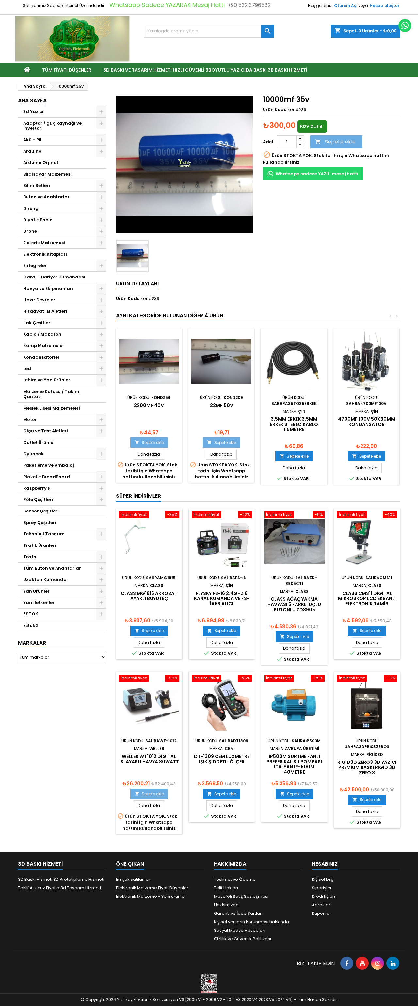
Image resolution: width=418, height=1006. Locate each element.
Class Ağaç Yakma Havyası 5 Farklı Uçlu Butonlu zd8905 (294, 604)
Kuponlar (321, 913)
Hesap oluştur (384, 5)
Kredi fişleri (323, 896)
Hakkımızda (226, 905)
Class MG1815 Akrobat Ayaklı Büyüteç (149, 596)
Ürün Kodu (275, 110)
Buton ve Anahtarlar (46, 197)
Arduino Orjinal (40, 162)
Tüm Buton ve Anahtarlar (52, 568)
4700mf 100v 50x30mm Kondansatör (366, 422)
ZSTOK (30, 614)
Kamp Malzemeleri (44, 346)
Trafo (29, 557)
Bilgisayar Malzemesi (47, 174)
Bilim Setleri (36, 185)
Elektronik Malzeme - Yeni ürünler (151, 896)
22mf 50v (221, 405)
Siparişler (322, 888)
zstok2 (30, 625)
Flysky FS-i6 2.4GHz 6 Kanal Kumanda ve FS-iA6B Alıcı (221, 598)
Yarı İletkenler (39, 602)
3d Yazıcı (33, 112)
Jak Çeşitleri (37, 323)
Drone (30, 231)
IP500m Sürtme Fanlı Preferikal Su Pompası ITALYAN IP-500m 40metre (294, 764)
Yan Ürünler (36, 591)
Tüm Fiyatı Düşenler (66, 70)
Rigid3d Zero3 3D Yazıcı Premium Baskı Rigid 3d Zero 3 (366, 767)
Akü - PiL (32, 140)
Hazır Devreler (39, 300)
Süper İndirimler (138, 496)
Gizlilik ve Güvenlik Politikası (242, 939)
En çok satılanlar (133, 879)
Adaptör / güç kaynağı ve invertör (52, 125)
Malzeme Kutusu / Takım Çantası (51, 394)
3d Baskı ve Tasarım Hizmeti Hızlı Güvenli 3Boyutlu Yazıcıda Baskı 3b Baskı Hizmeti (205, 70)
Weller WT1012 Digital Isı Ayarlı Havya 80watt (149, 759)
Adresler (321, 905)
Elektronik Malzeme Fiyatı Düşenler (152, 888)
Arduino (32, 151)
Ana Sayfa (32, 100)
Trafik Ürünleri (39, 545)
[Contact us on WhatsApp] (404, 25)
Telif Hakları (226, 888)
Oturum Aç (345, 5)
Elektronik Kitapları (45, 254)
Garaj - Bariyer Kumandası (54, 277)
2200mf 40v (149, 405)
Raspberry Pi (37, 488)
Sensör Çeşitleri (41, 511)
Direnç (30, 208)
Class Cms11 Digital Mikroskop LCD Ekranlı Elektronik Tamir (367, 598)
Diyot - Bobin (38, 220)
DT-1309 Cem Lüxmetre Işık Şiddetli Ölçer (221, 759)
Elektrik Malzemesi (44, 243)
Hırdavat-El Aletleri (45, 311)
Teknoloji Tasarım (44, 534)
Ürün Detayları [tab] (137, 283)
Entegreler (35, 265)
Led (27, 368)
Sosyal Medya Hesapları (239, 930)
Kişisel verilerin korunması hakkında (251, 922)
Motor (30, 419)
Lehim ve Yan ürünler (46, 380)
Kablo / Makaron (42, 334)
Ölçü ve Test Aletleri (45, 431)
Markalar (32, 642)
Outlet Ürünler (39, 442)
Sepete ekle (335, 141)
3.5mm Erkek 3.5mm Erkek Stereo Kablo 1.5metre (294, 424)
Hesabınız (325, 864)
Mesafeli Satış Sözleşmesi (241, 896)
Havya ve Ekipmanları (48, 288)
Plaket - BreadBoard (46, 477)
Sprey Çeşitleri (39, 522)
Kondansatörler (41, 357)
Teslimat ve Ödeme (235, 879)
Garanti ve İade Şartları (238, 913)
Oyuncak (33, 454)
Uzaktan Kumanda (45, 580)
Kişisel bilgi (323, 879)
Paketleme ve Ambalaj (48, 465)
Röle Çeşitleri (38, 499)
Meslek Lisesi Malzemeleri (51, 408)
